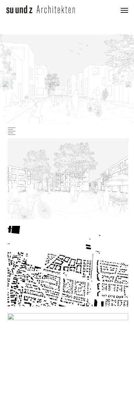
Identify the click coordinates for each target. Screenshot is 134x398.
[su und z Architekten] (40, 8)
